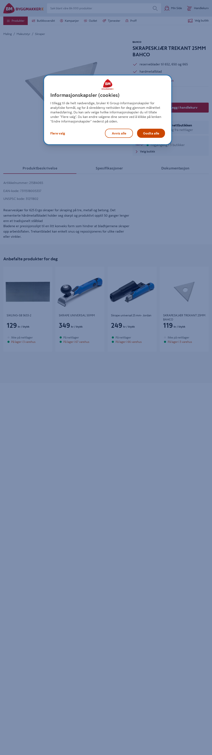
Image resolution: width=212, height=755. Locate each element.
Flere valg (57, 133)
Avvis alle (119, 133)
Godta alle (151, 133)
